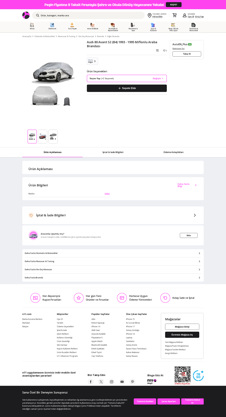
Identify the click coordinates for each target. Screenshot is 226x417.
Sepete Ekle (129, 88)
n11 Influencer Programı (67, 356)
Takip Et (187, 54)
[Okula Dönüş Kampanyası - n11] (113, 4)
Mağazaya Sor (178, 48)
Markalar (26, 323)
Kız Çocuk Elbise (133, 323)
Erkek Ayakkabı (97, 349)
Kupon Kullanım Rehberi (67, 349)
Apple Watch (97, 341)
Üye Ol (191, 16)
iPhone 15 (130, 319)
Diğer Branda (113, 36)
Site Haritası (62, 345)
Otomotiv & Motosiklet (44, 36)
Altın (93, 319)
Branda (100, 36)
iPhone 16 (130, 334)
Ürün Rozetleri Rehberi (67, 352)
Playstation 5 (97, 337)
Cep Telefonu (97, 356)
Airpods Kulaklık (98, 334)
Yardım (60, 323)
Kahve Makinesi (132, 352)
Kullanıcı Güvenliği (64, 337)
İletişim (25, 326)
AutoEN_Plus (179, 44)
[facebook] (91, 384)
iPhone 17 (130, 326)
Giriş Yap (199, 16)
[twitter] (101, 384)
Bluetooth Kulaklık (99, 345)
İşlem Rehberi (63, 334)
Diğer (107, 193)
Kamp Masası (132, 356)
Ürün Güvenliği (63, 341)
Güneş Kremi (131, 345)
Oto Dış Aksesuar (86, 36)
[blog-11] (155, 382)
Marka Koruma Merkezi (32, 319)
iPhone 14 (95, 326)
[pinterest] (132, 384)
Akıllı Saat (95, 330)
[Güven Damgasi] (198, 375)
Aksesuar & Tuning (66, 36)
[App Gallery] (68, 382)
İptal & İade (62, 330)
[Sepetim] (174, 15)
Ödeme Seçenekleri (65, 326)
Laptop (129, 337)
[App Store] (31, 382)
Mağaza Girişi (182, 326)
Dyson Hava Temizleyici (136, 349)
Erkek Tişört (96, 352)
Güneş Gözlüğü (132, 330)
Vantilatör (130, 341)
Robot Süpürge (98, 323)
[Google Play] (50, 382)
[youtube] (122, 384)
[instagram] (112, 384)
